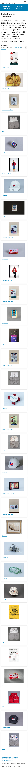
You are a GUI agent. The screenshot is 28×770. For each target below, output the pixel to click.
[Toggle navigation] (25, 2)
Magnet (4, 408)
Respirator (5, 557)
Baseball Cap (6, 727)
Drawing (4, 536)
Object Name (17, 47)
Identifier (3, 49)
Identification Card (7, 67)
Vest (3, 131)
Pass (3, 344)
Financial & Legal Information (10, 757)
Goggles (4, 578)
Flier (3, 621)
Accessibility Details (7, 760)
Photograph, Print (7, 174)
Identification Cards (8, 493)
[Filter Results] (26, 47)
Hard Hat (4, 195)
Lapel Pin (5, 152)
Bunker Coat (5, 88)
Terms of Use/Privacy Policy (9, 758)
